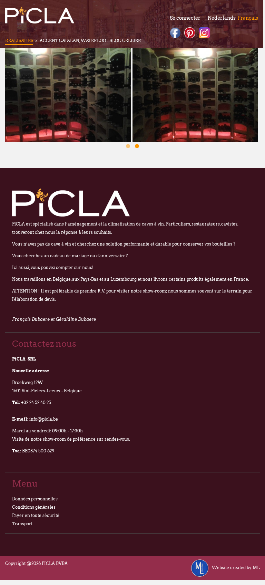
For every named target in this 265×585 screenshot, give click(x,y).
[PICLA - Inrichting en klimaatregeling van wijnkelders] (39, 15)
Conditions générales (34, 507)
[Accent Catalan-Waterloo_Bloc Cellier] (68, 95)
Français (247, 18)
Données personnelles (35, 498)
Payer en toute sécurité (35, 515)
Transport (22, 523)
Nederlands (222, 18)
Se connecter (185, 18)
